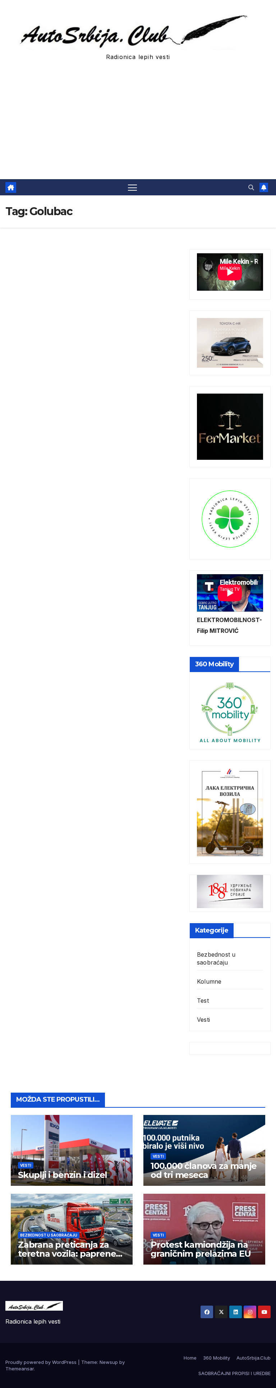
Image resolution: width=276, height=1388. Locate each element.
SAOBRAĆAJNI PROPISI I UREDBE (234, 1373)
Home (190, 1358)
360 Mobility (216, 1358)
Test (203, 1000)
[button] (251, 187)
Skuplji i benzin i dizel (62, 1175)
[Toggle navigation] (132, 187)
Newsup (109, 1362)
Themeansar (19, 1368)
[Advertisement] (138, 125)
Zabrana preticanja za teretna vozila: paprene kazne (67, 1253)
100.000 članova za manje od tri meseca (204, 1170)
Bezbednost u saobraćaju (216, 958)
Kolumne (209, 981)
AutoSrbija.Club (253, 1358)
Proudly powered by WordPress (41, 1362)
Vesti (203, 1019)
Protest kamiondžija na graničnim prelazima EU (201, 1249)
